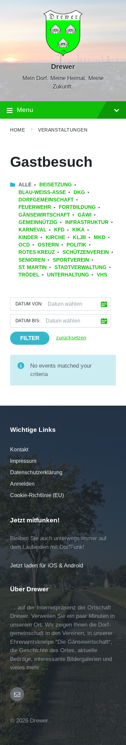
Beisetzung (55, 184)
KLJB (79, 237)
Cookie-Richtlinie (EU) (37, 495)
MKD (100, 237)
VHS (102, 274)
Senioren (31, 260)
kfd (59, 229)
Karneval (32, 229)
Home (17, 130)
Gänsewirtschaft (44, 215)
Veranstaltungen (62, 130)
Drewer (63, 67)
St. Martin (32, 267)
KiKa (78, 229)
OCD (24, 245)
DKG (79, 192)
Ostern (48, 245)
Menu (25, 109)
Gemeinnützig (37, 222)
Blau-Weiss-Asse (42, 192)
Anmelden (22, 484)
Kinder (28, 237)
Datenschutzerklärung (36, 472)
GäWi (84, 215)
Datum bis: (28, 320)
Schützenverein (85, 252)
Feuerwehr (34, 207)
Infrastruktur (87, 222)
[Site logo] (63, 54)
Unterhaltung (68, 274)
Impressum (23, 461)
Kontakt (19, 449)
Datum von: (29, 303)
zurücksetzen (71, 337)
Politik (76, 245)
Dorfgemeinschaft (46, 199)
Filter (29, 338)
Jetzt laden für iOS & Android (46, 565)
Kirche (55, 237)
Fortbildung (77, 207)
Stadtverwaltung (80, 267)
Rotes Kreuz (36, 252)
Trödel (28, 274)
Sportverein (71, 260)
